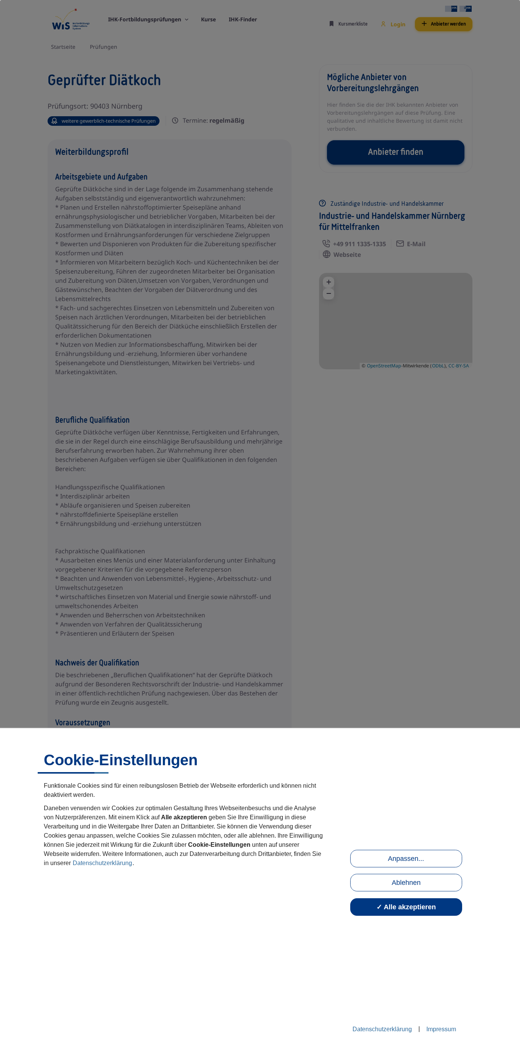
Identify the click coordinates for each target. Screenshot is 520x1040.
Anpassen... (406, 858)
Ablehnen (406, 882)
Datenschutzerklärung (102, 863)
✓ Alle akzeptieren (406, 907)
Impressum (441, 1029)
